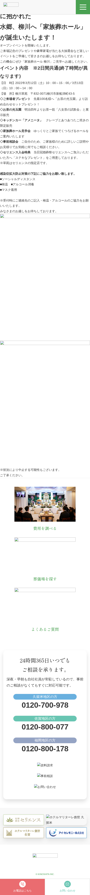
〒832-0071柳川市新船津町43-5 (54, 93)
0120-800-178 (45, 748)
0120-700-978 (45, 705)
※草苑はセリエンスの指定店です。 (24, 163)
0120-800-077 (45, 726)
